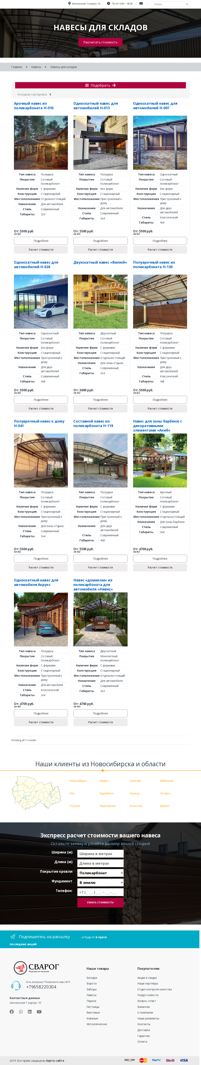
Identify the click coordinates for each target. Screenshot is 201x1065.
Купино (164, 806)
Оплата (142, 1041)
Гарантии (143, 1036)
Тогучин (74, 806)
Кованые (92, 1018)
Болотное (136, 806)
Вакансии (143, 1007)
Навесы (36, 67)
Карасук (135, 793)
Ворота (92, 983)
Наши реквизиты (148, 1018)
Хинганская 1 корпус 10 (86, 3)
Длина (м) (63, 862)
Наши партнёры (147, 983)
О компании (145, 1012)
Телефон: (64, 890)
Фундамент (62, 881)
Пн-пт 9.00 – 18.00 (121, 3)
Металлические (97, 1024)
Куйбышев (166, 781)
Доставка (143, 1030)
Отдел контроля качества (154, 989)
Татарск (165, 793)
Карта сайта (55, 1060)
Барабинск (106, 793)
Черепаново (108, 806)
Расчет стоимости (41, 249)
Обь (72, 793)
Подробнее (41, 241)
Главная (16, 67)
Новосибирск (78, 781)
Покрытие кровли (56, 871)
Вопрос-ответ (146, 1001)
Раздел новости (147, 995)
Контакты (143, 1024)
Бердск (104, 781)
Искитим (135, 781)
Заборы (92, 989)
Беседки (92, 978)
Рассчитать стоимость (100, 42)
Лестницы (93, 1007)
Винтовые (93, 1012)
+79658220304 (41, 987)
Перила (91, 1001)
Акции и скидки (147, 978)
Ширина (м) (61, 852)
